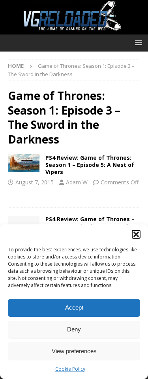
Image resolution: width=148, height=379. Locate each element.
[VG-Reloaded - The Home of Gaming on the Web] (74, 29)
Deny (74, 329)
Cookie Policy (70, 369)
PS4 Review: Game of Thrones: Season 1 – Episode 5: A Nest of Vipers (89, 165)
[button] (136, 234)
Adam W (77, 182)
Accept (74, 307)
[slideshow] (23, 163)
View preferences (74, 351)
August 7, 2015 (34, 182)
